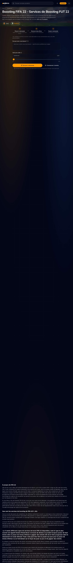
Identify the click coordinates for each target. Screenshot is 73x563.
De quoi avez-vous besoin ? (20, 41)
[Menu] (69, 3)
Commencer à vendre (53, 65)
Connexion (63, 3)
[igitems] (6, 3)
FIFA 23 (3, 8)
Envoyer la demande (28, 65)
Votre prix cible (16, 52)
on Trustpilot (42, 19)
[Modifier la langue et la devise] (57, 3)
